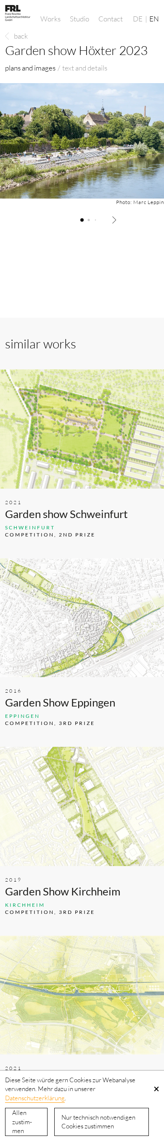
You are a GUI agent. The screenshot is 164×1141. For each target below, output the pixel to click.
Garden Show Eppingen (60, 702)
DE (138, 18)
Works (50, 18)
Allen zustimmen (22, 1122)
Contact (110, 18)
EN (154, 18)
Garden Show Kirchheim (62, 891)
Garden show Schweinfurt (66, 514)
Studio (79, 18)
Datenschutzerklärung (35, 1098)
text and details (84, 67)
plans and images (30, 67)
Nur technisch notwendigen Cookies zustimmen (98, 1122)
